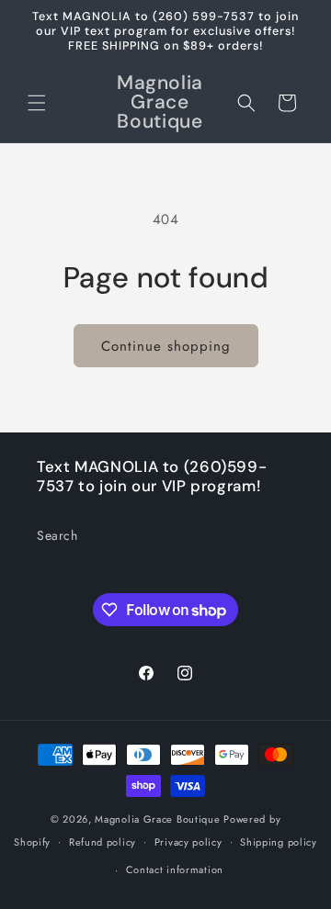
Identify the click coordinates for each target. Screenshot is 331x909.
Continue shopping (166, 346)
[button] (37, 103)
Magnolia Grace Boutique (157, 819)
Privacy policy (188, 842)
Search (57, 535)
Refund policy (102, 842)
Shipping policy (278, 842)
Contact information (174, 869)
